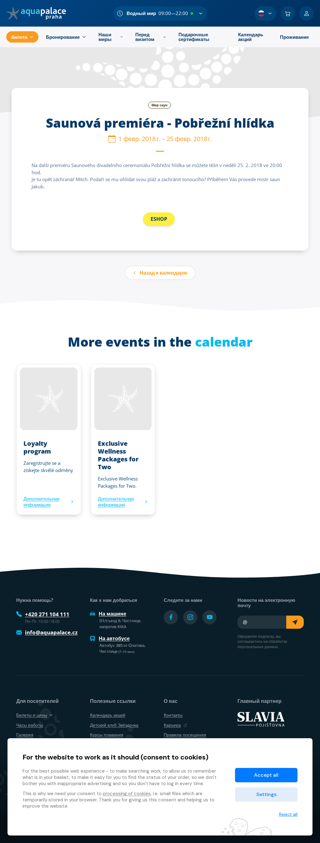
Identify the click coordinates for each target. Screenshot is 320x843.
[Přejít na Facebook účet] (171, 617)
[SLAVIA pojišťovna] (261, 718)
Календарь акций (107, 715)
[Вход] (306, 13)
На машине (112, 613)
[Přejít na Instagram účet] (190, 617)
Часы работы (29, 725)
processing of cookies (127, 793)
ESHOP (159, 219)
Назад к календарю (164, 272)
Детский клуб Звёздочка (114, 725)
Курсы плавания (106, 735)
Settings (266, 794)
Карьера (172, 725)
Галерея (24, 735)
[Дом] (36, 13)
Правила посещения (185, 735)
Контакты (173, 715)
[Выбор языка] (265, 13)
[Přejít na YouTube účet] (209, 617)
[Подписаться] (295, 622)
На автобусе (114, 638)
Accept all (266, 775)
